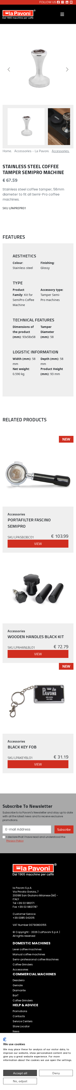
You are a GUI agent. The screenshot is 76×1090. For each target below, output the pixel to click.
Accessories (20, 969)
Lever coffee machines (27, 949)
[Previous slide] (9, 69)
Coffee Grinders (23, 964)
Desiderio (18, 980)
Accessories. (60, 150)
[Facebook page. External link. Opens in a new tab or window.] (58, 2)
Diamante (19, 990)
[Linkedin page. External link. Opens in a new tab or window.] (67, 2)
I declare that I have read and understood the (35, 838)
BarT (16, 995)
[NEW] (38, 471)
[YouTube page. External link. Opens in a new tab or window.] (71, 2)
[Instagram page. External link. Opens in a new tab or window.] (62, 2)
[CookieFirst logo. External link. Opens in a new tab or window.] (4, 1039)
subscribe (64, 829)
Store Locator (21, 1026)
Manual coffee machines (29, 954)
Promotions (20, 1011)
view (38, 543)
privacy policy (15, 840)
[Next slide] (66, 69)
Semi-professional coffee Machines (36, 959)
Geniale (18, 985)
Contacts (19, 1016)
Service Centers (23, 1021)
